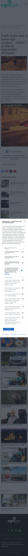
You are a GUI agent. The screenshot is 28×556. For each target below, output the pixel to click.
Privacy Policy (22, 334)
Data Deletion (5, 334)
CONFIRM (8, 329)
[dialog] (14, 278)
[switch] (22, 252)
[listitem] (14, 248)
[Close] (25, 221)
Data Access (14, 334)
